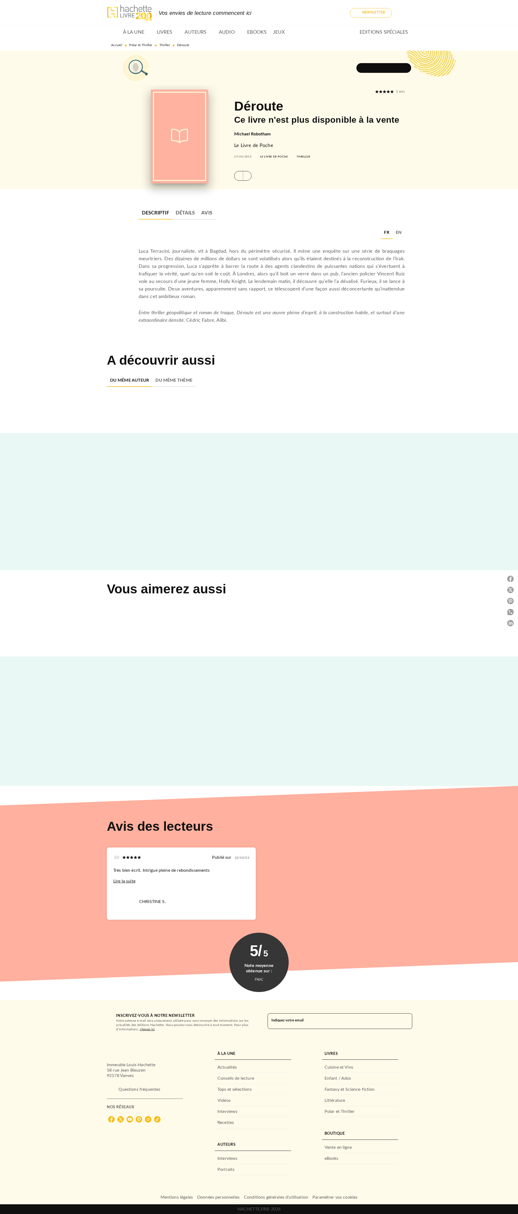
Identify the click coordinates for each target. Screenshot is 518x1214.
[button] (371, 13)
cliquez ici (147, 1029)
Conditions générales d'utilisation (276, 1197)
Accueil (116, 45)
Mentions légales (177, 1197)
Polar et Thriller (140, 45)
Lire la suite (124, 881)
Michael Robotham (252, 134)
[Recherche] (404, 12)
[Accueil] (129, 13)
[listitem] (111, 1119)
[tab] (113, 32)
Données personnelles (218, 1197)
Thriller (164, 45)
